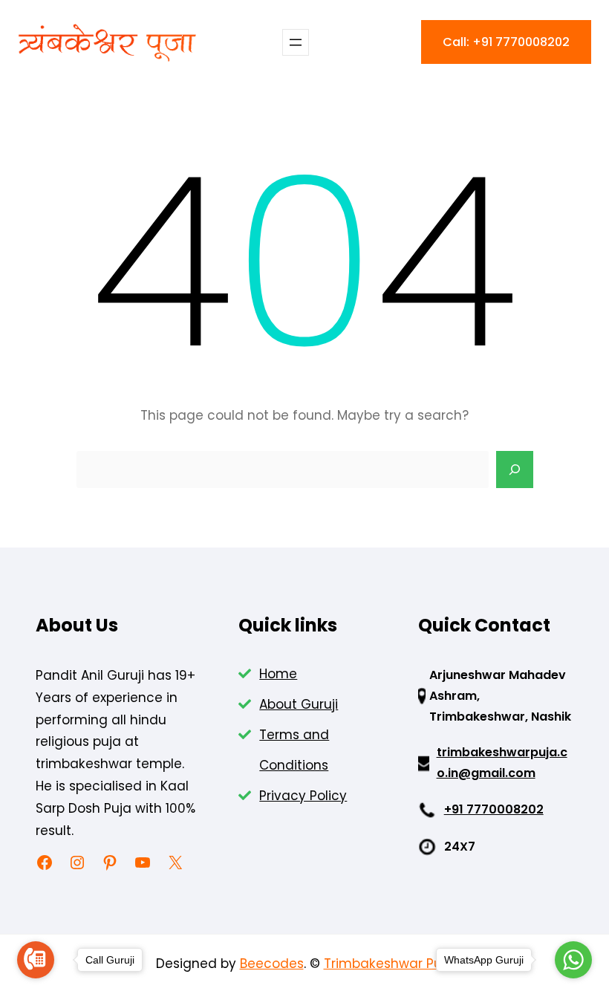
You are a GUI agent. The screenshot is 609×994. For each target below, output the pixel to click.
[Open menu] (295, 42)
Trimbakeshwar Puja (389, 963)
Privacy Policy (303, 796)
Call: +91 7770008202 (506, 42)
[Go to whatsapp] (573, 959)
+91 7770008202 (494, 809)
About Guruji (298, 704)
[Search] (514, 469)
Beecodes (272, 963)
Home (278, 674)
